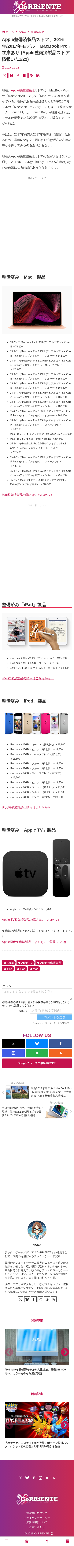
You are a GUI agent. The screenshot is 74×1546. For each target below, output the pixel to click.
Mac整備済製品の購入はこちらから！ (27, 494)
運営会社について (37, 1512)
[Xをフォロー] (13, 1043)
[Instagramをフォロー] (13, 1053)
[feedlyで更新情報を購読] (37, 1053)
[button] (38, 75)
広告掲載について (37, 1522)
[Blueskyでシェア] (11, 75)
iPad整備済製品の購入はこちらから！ (28, 678)
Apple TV (27, 962)
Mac (35, 968)
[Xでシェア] (5, 75)
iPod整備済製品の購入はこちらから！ (28, 807)
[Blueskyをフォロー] (37, 1043)
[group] (37, 1352)
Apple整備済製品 (22, 90)
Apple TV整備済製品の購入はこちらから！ (31, 919)
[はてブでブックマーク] (25, 75)
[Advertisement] (37, 218)
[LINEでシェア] (31, 75)
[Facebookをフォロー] (60, 1043)
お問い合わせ (37, 1527)
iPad (9, 968)
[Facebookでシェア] (18, 75)
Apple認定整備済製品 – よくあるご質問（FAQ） (35, 942)
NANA (37, 1245)
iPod (22, 968)
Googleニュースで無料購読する (37, 1063)
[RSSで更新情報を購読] (60, 1053)
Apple (10, 962)
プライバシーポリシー (37, 1517)
